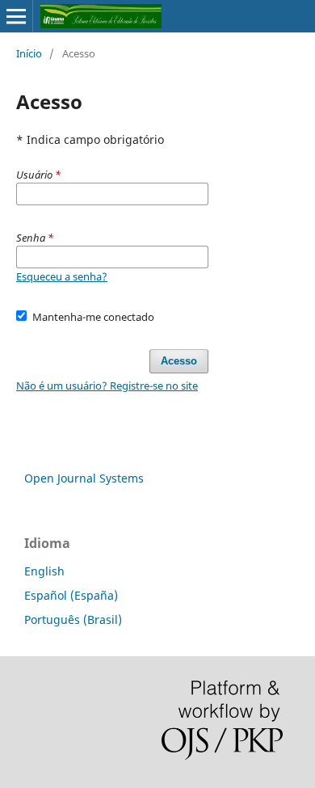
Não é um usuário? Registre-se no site (107, 385)
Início (29, 53)
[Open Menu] (16, 16)
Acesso (179, 361)
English (44, 571)
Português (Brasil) (73, 619)
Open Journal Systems (84, 478)
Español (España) (71, 595)
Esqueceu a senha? (61, 276)
